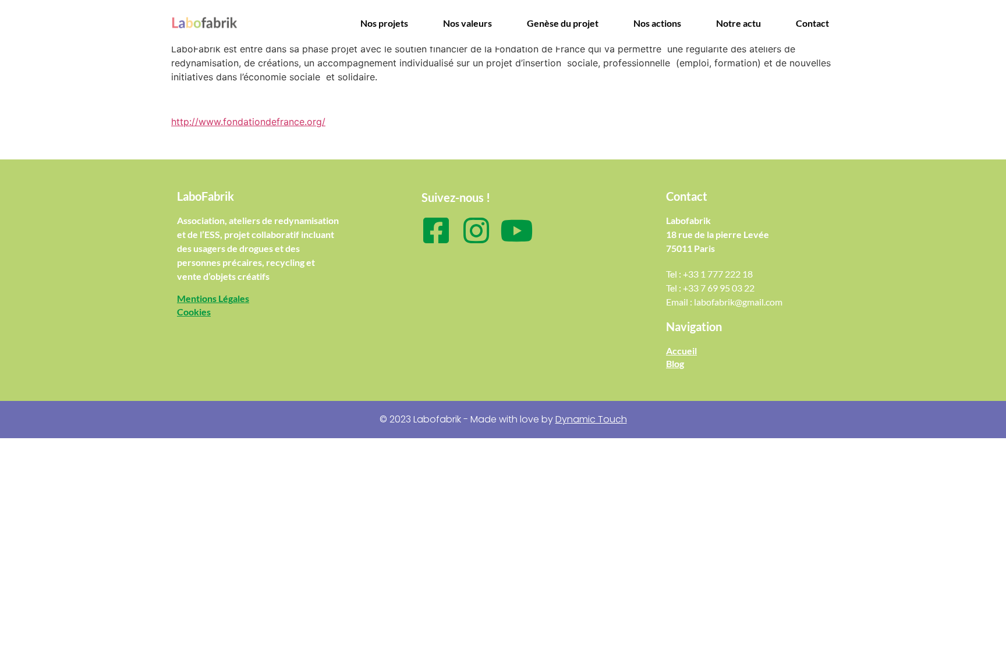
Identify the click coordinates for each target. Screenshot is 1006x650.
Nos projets (384, 23)
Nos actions (657, 23)
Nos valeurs (467, 23)
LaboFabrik (205, 196)
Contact (812, 23)
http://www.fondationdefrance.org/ (248, 121)
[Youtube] (516, 230)
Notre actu (738, 23)
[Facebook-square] (436, 230)
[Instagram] (476, 230)
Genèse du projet (562, 23)
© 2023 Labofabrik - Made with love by (503, 419)
